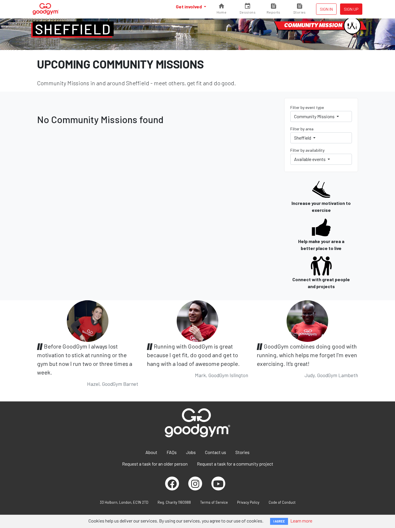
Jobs (191, 452)
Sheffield (73, 29)
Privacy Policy (248, 502)
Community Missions (314, 116)
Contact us (215, 452)
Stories (242, 452)
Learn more (301, 520)
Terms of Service (214, 502)
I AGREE (279, 521)
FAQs (172, 452)
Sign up (351, 9)
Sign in (326, 9)
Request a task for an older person (155, 463)
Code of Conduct (282, 502)
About (151, 452)
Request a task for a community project (235, 463)
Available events (310, 159)
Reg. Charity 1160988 (174, 502)
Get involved (189, 6)
